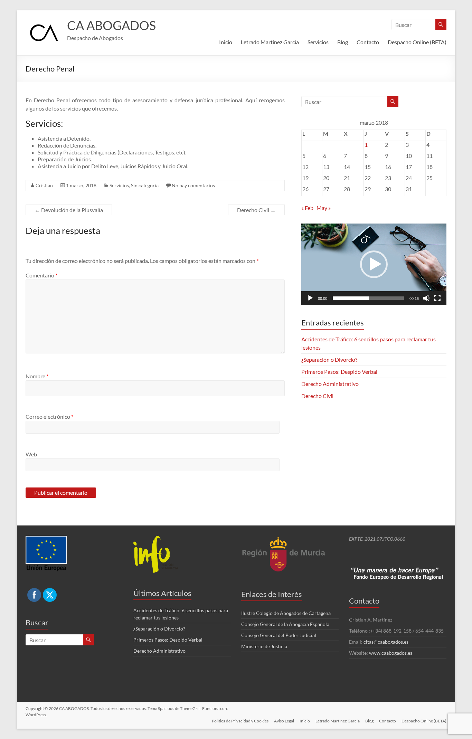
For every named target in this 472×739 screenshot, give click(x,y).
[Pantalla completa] (437, 298)
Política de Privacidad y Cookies (240, 720)
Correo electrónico (49, 416)
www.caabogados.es (390, 653)
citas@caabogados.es (386, 642)
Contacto (368, 42)
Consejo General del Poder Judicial (278, 635)
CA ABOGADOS (111, 25)
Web (31, 454)
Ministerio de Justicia (264, 646)
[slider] (368, 298)
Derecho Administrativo (330, 383)
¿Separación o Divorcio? (329, 359)
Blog (342, 42)
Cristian (44, 185)
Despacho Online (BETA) (417, 42)
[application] (373, 264)
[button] (374, 264)
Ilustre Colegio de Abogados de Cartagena (286, 613)
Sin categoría (145, 185)
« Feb (307, 208)
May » (324, 208)
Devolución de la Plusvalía (69, 210)
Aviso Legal (284, 720)
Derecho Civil (256, 210)
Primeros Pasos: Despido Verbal (339, 371)
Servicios (318, 42)
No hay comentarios (193, 185)
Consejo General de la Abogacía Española (285, 624)
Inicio (225, 42)
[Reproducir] (310, 298)
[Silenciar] (426, 298)
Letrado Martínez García (270, 42)
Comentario (41, 275)
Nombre (37, 376)
